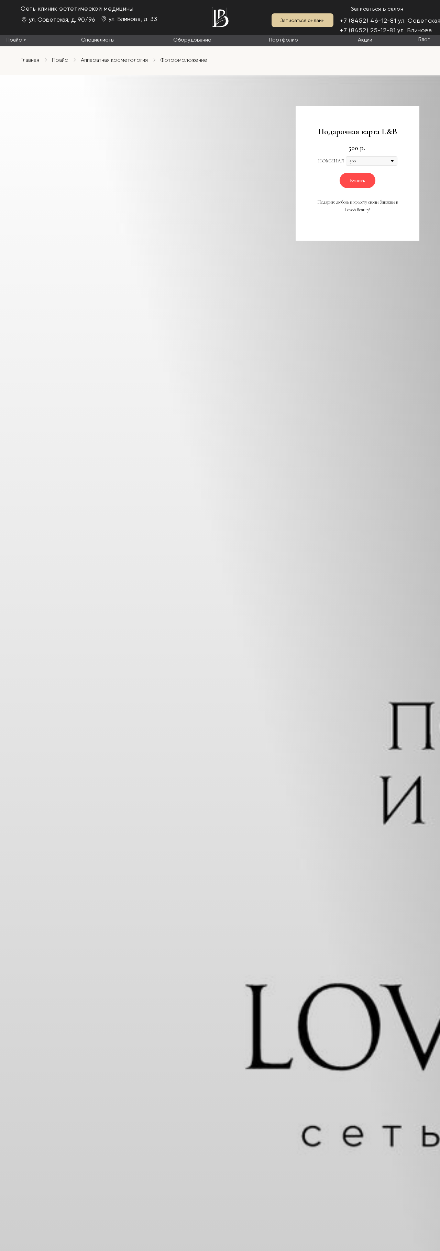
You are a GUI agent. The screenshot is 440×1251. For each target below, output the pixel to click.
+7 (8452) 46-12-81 (368, 20)
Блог (424, 39)
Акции (365, 39)
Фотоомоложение (184, 60)
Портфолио (283, 39)
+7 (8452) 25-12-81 (368, 30)
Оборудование (192, 39)
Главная (30, 60)
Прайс (14, 39)
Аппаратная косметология (114, 60)
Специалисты (97, 39)
